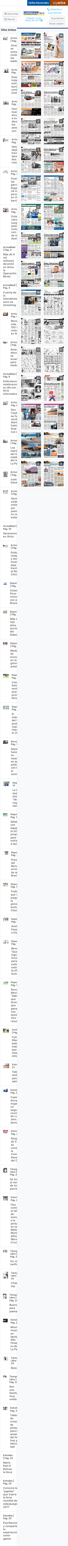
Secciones (12, 13)
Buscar (11, 19)
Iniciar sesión (56, 23)
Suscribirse (57, 18)
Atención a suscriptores (55, 11)
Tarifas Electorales (38, 2)
